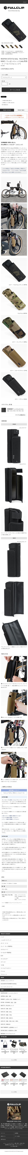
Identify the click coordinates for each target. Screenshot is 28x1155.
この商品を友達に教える (7, 100)
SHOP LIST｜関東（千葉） (6, 1015)
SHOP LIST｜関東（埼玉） (6, 1011)
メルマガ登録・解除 (13, 1146)
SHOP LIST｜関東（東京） (6, 1008)
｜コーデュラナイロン (18, 409)
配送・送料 (17, 1143)
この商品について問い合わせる (8, 102)
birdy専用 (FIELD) (19, 51)
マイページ (3, 1133)
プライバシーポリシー (19, 1144)
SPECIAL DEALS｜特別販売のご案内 (9, 1030)
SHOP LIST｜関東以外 (5, 1024)
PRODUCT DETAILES (7, 110)
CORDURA (9, 409)
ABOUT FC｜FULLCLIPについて (7, 1005)
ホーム (5, 1143)
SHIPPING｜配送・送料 (6, 996)
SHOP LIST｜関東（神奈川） (7, 1018)
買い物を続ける (5, 104)
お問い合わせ (3, 1139)
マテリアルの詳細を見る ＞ (20, 414)
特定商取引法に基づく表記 (9, 1144)
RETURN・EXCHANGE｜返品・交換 (8, 1002)
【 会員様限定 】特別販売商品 (11, 52)
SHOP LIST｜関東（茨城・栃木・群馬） (10, 1021)
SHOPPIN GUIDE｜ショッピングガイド (9, 993)
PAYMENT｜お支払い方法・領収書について (10, 999)
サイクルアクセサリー (9, 51)
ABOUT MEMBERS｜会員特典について (9, 1027)
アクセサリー (21, 52)
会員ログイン (3, 1136)
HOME (2, 51)
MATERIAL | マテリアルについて (8, 1033)
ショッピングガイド (10, 1143)
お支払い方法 (22, 1143)
